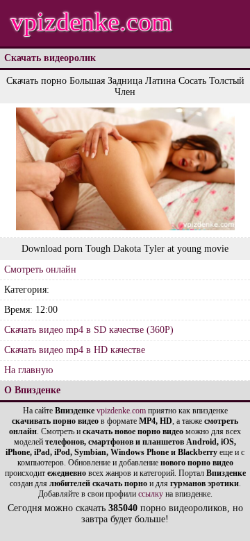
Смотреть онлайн (40, 269)
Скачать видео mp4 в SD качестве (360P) (89, 330)
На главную (28, 370)
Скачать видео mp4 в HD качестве (74, 350)
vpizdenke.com (91, 21)
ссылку (150, 494)
